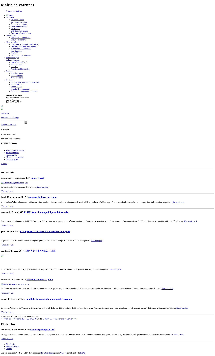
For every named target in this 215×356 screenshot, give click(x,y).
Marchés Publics (12, 153)
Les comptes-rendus (19, 26)
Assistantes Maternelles (20, 69)
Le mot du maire (17, 20)
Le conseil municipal (19, 22)
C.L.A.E (14, 67)
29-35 (34, 319)
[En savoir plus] (42, 187)
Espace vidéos (16, 87)
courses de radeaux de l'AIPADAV (24, 44)
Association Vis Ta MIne (20, 49)
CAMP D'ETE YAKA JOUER (40, 251)
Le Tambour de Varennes (21, 55)
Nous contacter (17, 78)
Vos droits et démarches (15, 150)
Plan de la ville (17, 76)
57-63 (55, 319)
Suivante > (62, 319)
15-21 (24, 319)
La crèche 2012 (17, 84)
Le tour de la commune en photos (24, 91)
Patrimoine (10, 80)
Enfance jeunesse (13, 60)
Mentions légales (12, 346)
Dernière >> (71, 319)
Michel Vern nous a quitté (40, 279)
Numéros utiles (17, 73)
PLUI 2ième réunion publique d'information (46, 212)
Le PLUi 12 (15, 29)
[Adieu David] (14, 183)
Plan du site (10, 344)
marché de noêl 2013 (19, 62)
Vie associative (12, 42)
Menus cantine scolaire (15, 157)
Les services (11, 35)
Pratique (9, 71)
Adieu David (37, 178)
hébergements (11, 155)
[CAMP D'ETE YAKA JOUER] (5, 265)
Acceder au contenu (14, 11)
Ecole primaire (16, 64)
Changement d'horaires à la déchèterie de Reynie (45, 231)
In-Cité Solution (47, 353)
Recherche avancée (8, 125)
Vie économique (12, 58)
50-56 (49, 319)
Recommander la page (10, 117)
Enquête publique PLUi (42, 329)
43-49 (44, 319)
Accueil (4, 164)
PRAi (82, 353)
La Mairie (10, 17)
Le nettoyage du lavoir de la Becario (25, 82)
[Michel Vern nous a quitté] (15, 284)
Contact (9, 349)
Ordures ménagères (18, 40)
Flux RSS (5, 113)
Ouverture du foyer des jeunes (42, 197)
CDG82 (63, 353)
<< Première (6, 319)
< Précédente (16, 319)
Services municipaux (19, 24)
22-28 (29, 319)
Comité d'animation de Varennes (23, 46)
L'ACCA (14, 53)
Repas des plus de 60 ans (21, 33)
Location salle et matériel (20, 38)
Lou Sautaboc (16, 51)
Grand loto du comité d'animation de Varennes (48, 299)
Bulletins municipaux (19, 31)
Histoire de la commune (20, 89)
